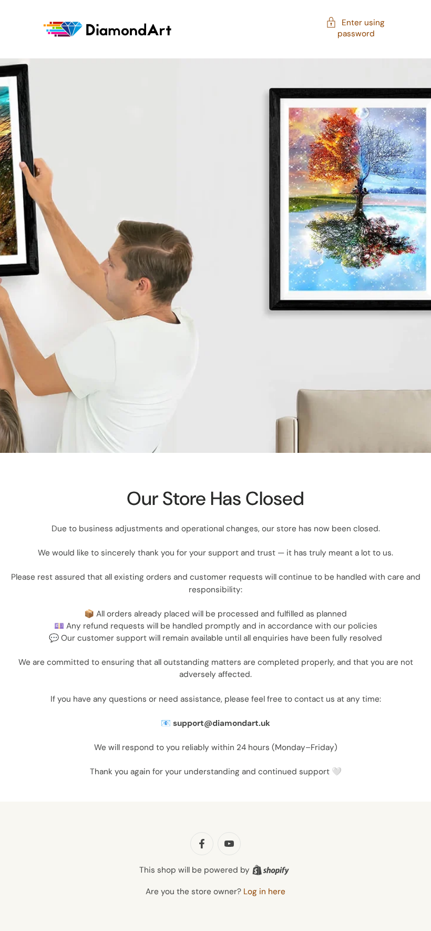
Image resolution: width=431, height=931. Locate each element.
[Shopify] (271, 870)
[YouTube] (229, 843)
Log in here (264, 891)
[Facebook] (201, 843)
